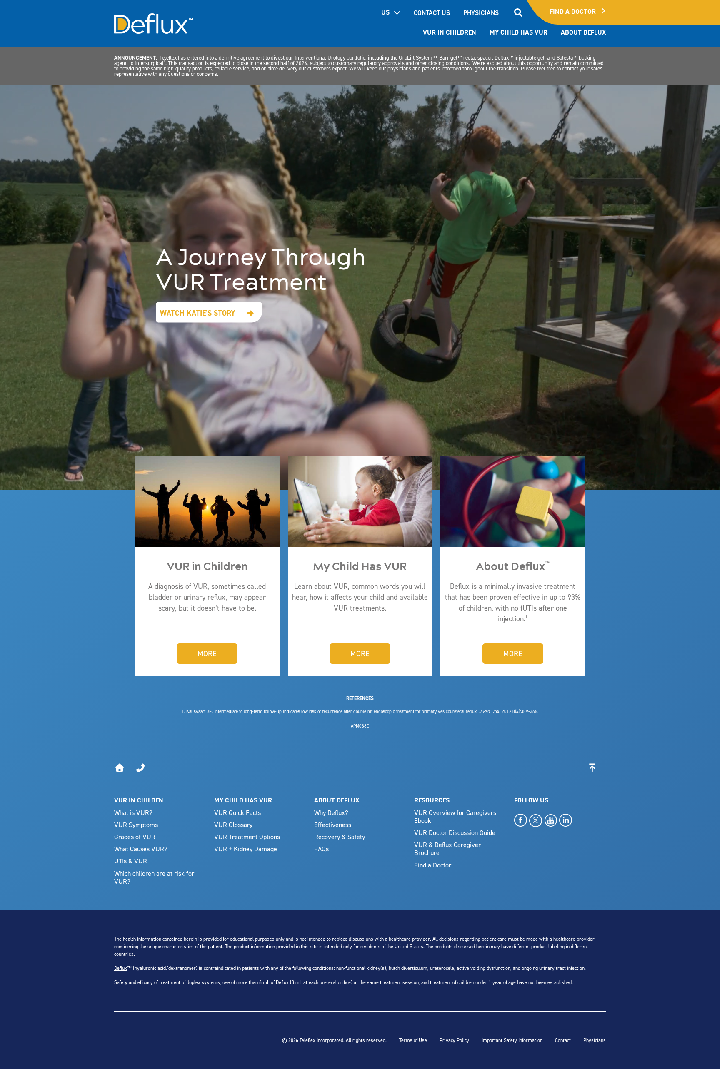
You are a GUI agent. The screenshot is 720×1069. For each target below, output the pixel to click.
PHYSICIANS (481, 12)
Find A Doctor (574, 11)
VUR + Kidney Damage (245, 849)
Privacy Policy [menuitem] (454, 1040)
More (207, 653)
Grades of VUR (134, 836)
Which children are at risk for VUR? (154, 877)
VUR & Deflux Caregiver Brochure (447, 848)
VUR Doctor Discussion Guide (454, 832)
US (385, 12)
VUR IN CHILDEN (138, 800)
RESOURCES (432, 800)
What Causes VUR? (141, 849)
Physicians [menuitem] (594, 1040)
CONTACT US (432, 12)
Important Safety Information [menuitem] (512, 1040)
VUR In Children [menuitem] (449, 32)
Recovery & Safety (339, 836)
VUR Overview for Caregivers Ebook (455, 816)
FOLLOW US (531, 800)
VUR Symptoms (136, 824)
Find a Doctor (432, 865)
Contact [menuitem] (563, 1040)
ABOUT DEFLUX (336, 800)
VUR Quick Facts (237, 812)
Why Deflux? (331, 812)
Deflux (120, 968)
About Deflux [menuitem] (583, 32)
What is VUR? (133, 812)
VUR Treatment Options (247, 836)
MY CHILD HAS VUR (243, 800)
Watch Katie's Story (197, 313)
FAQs (321, 849)
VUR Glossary (233, 824)
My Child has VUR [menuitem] (519, 32)
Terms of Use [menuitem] (413, 1040)
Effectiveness (332, 824)
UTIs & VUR (130, 861)
